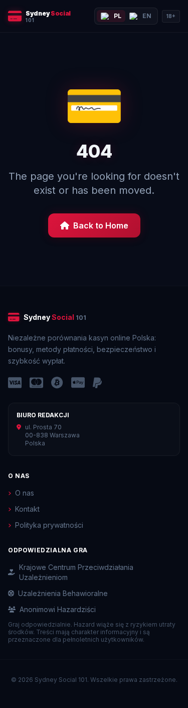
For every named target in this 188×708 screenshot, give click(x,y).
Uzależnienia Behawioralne (63, 593)
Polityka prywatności (49, 525)
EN (146, 16)
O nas (24, 493)
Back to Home (100, 225)
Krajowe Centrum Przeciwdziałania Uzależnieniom (76, 572)
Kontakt (27, 509)
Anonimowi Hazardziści (58, 609)
